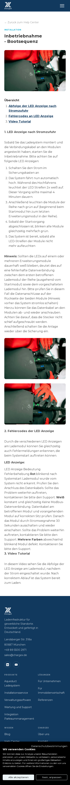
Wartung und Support (18, 707)
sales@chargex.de (15, 655)
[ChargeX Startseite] (8, 5)
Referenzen (45, 700)
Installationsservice (16, 692)
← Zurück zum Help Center (21, 22)
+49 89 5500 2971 (15, 649)
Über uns (43, 734)
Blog (7, 734)
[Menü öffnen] (62, 5)
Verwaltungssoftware (17, 700)
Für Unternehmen (49, 681)
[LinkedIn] (7, 664)
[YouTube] (16, 664)
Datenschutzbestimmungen (49, 746)
